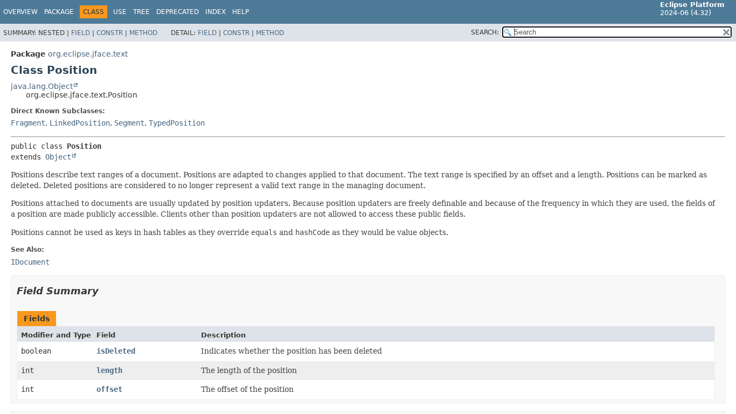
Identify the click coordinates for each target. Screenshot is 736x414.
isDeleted (115, 351)
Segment (129, 123)
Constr (109, 33)
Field (80, 33)
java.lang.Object (42, 86)
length (109, 370)
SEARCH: (485, 32)
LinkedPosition (80, 123)
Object (58, 157)
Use (120, 12)
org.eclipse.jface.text (88, 54)
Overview (20, 12)
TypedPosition (177, 123)
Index (215, 12)
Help (240, 12)
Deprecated (177, 12)
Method (143, 33)
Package (59, 12)
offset (109, 389)
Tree (141, 12)
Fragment (28, 123)
